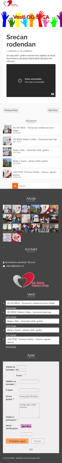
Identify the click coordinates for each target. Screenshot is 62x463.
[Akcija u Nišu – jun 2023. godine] (45, 228)
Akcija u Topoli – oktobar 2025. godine (30, 161)
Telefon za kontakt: (11, 383)
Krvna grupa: (9, 398)
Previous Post (11, 110)
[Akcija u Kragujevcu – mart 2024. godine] (17, 228)
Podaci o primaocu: (11, 418)
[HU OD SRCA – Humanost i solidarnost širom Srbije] (7, 209)
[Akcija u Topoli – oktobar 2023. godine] (35, 228)
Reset (37, 441)
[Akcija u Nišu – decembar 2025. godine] (26, 209)
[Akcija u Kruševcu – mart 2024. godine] (7, 228)
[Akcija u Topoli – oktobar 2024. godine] (26, 218)
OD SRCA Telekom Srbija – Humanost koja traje (35, 139)
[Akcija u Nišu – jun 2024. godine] (45, 218)
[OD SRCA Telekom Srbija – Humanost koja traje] (17, 209)
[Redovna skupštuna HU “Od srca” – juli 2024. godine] (35, 218)
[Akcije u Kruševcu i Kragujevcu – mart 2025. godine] (7, 218)
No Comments (26, 51)
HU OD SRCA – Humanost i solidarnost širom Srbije (33, 129)
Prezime (19, 375)
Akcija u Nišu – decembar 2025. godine (31, 150)
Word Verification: (12, 427)
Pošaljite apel (17, 441)
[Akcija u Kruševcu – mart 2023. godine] (17, 237)
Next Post (53, 110)
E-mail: (9, 390)
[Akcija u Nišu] (54, 209)
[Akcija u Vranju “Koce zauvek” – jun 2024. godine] (54, 218)
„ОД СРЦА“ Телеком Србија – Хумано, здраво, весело (35, 173)
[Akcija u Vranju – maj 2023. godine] (7, 237)
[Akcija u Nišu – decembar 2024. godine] (17, 218)
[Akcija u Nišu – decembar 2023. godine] (26, 228)
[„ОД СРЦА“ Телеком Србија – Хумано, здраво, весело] (45, 209)
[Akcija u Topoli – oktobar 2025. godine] (35, 209)
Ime (17, 369)
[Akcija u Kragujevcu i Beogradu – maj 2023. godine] (54, 228)
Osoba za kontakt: (10, 368)
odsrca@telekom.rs (15, 265)
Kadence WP (35, 458)
